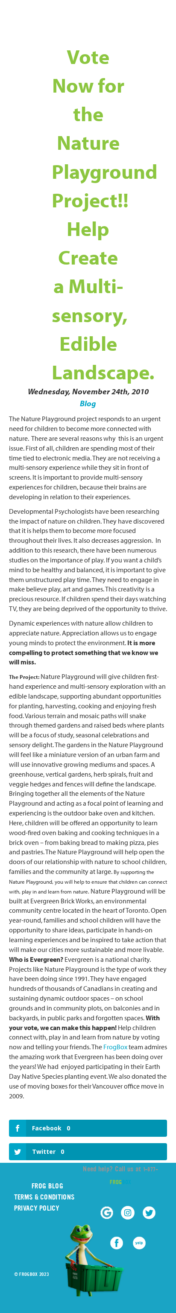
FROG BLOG (47, 1186)
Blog (88, 403)
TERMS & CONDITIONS (44, 1197)
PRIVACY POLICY (36, 1208)
